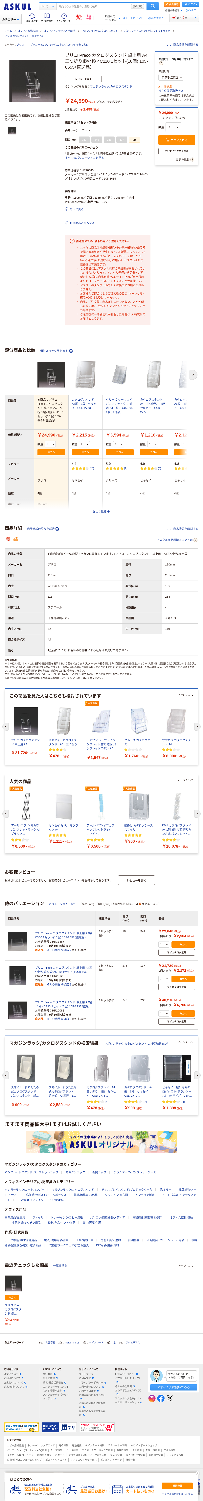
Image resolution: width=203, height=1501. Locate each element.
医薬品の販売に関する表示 (92, 1413)
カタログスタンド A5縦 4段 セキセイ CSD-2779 (187, 404)
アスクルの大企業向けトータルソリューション (128, 1400)
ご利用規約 (85, 1378)
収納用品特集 (156, 1455)
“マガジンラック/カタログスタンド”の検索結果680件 (136, 1043)
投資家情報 (49, 1378)
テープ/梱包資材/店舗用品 (21, 1240)
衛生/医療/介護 (92, 1222)
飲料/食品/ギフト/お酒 (61, 1222)
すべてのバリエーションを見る (84, 157)
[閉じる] (197, 1473)
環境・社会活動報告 (53, 1382)
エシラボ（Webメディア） (128, 1390)
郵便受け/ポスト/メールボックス (46, 1194)
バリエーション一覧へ (63, 904)
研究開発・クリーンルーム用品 (165, 1240)
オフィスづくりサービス (84, 1460)
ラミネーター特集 (117, 1445)
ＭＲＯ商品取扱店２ (170, 90)
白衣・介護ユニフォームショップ (24, 1460)
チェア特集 (56, 1450)
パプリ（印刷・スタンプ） (127, 1378)
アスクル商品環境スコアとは (175, 539)
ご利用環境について (90, 1387)
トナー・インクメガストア (41, 1445)
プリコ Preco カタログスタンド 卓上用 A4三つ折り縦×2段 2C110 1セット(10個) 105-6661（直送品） (63, 970)
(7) (194, 468)
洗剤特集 (137, 1450)
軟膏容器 (50, 1342)
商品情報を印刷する (185, 44)
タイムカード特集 (94, 1445)
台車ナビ (60, 1455)
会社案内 (47, 1374)
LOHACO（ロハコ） (125, 1374)
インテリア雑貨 (145, 1194)
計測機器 (133, 1240)
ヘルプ (192, 10)
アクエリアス (133, 1342)
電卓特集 (63, 1445)
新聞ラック (99, 1172)
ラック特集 (72, 1450)
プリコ (20, 44)
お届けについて (12, 1378)
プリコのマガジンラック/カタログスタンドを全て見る (59, 44)
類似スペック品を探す (54, 350)
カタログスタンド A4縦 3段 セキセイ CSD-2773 (84, 404)
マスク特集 (116, 1455)
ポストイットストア (56, 1460)
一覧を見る (60, 1265)
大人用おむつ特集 (135, 1455)
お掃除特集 (122, 1450)
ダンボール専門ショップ (20, 1455)
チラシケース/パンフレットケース (135, 1172)
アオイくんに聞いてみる (173, 1387)
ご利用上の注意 (87, 1391)
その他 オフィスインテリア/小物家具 (41, 1200)
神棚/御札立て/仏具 (86, 1194)
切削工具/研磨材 (111, 1240)
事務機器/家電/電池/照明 (147, 1217)
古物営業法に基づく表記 (92, 1395)
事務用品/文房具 (15, 1217)
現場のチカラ (44, 1455)
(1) (125, 468)
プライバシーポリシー (91, 1382)
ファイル (37, 1217)
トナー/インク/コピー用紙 (67, 1217)
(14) (182, 1101)
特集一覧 (130, 1460)
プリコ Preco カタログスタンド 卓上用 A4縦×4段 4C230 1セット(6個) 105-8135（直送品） (63, 1005)
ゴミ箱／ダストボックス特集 (97, 1450)
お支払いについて (13, 1382)
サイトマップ (86, 1374)
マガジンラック (75, 1172)
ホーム (8, 31)
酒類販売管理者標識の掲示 (92, 1405)
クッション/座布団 (116, 1194)
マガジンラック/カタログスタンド (100, 31)
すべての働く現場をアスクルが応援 (87, 1455)
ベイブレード (96, 1342)
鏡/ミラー (165, 1189)
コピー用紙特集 (15, 1445)
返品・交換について (14, 1387)
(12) (145, 1101)
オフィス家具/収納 (28, 31)
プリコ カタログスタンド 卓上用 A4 (24, 36)
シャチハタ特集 (175, 1455)
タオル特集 (169, 1450)
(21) (107, 1101)
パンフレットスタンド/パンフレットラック (147, 31)
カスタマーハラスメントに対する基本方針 (56, 1389)
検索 (153, 6)
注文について (11, 1374)
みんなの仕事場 (123, 1386)
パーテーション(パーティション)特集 (27, 1450)
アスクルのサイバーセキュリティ (56, 1396)
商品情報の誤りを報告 (41, 528)
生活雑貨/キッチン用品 (26, 1222)
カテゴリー (9, 19)
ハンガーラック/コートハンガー (24, 1189)
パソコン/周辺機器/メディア (107, 1217)
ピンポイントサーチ (111, 1460)
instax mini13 (72, 1342)
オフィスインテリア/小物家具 (60, 31)
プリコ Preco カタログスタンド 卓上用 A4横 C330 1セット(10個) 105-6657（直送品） (63, 935)
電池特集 (76, 1445)
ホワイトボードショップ (144, 1445)
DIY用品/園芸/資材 (107, 1245)
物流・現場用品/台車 (56, 1240)
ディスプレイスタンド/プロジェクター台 (127, 1189)
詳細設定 (137, 6)
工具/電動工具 (84, 1240)
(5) (159, 468)
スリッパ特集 (153, 1450)
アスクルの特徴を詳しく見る (177, 1494)
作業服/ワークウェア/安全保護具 (68, 1245)
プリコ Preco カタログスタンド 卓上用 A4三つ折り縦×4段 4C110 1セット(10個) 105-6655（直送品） (13, 1310)
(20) (92, 468)
